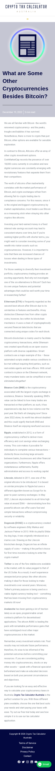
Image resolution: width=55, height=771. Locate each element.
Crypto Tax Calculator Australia (29, 695)
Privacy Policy (27, 751)
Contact (27, 756)
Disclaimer (27, 747)
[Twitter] (23, 761)
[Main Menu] (27, 19)
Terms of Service (27, 743)
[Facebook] (19, 761)
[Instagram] (27, 761)
